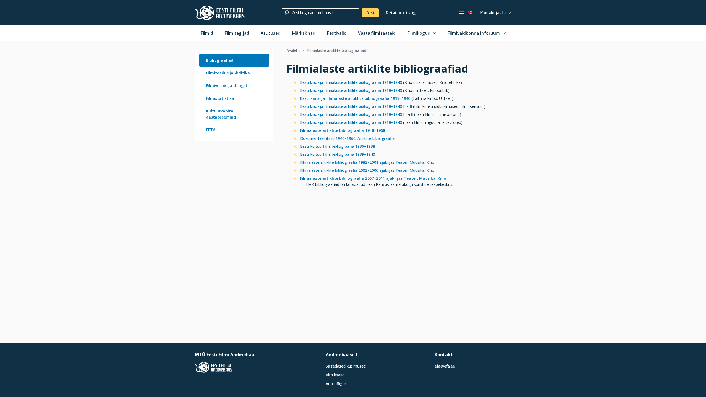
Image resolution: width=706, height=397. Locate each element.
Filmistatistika (220, 98)
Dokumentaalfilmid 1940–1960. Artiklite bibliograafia (347, 138)
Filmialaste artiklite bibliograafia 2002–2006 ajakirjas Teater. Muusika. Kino (367, 170)
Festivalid (337, 33)
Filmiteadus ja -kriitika (228, 73)
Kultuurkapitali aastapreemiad (221, 114)
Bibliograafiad (219, 60)
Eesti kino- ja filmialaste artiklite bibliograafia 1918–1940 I (352, 106)
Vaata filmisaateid (377, 33)
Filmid (206, 33)
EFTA (210, 129)
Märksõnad (303, 33)
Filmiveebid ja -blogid (226, 85)
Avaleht (293, 50)
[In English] (470, 12)
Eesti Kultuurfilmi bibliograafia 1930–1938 (337, 146)
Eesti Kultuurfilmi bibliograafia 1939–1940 (337, 154)
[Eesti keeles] (461, 12)
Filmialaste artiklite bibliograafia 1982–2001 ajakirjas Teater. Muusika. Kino (367, 162)
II (411, 106)
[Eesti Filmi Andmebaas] (220, 12)
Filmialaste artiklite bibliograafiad (336, 50)
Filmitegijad (236, 33)
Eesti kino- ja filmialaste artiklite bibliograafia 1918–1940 (351, 82)
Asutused (270, 33)
